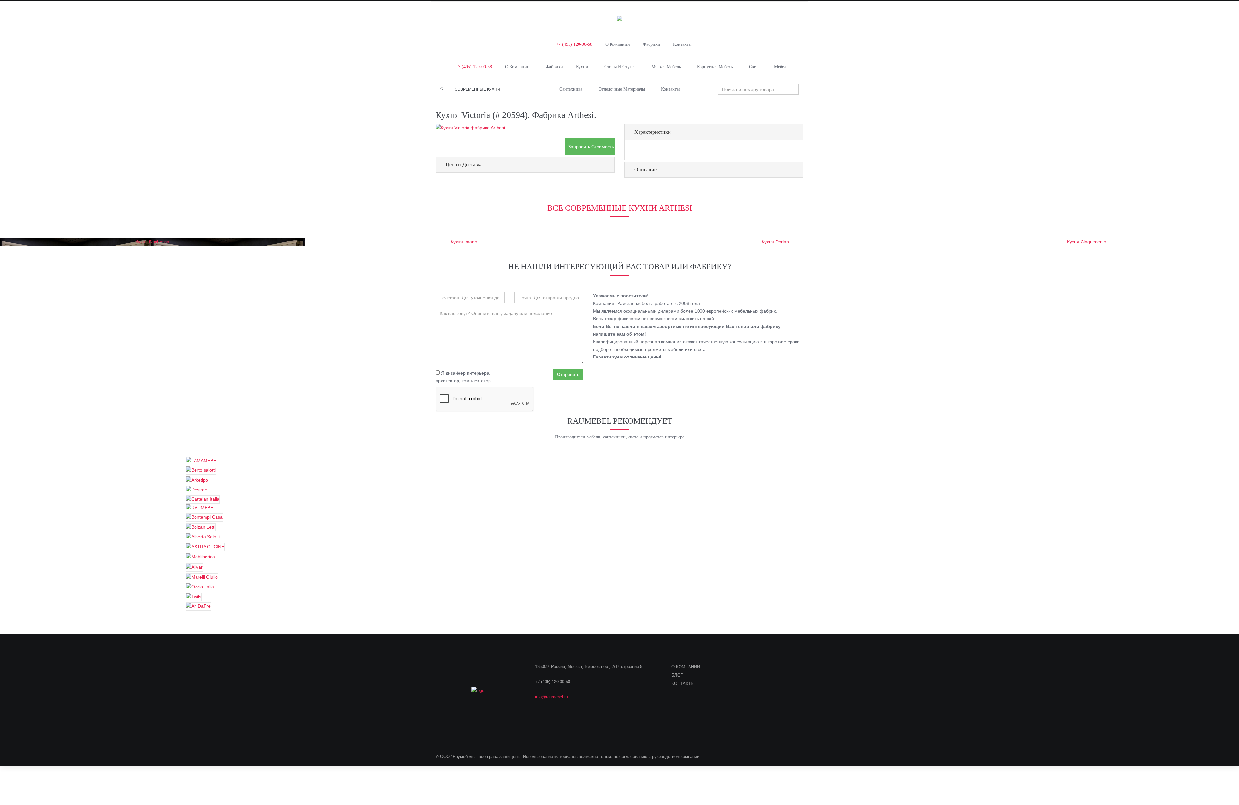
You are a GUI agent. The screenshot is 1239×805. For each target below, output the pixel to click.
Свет (753, 66)
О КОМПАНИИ (685, 666)
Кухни (582, 66)
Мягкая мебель (666, 66)
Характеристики (652, 132)
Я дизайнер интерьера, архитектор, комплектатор (463, 376)
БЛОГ (677, 675)
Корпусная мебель (715, 66)
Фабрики (651, 44)
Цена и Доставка (464, 164)
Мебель (781, 66)
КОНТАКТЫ (683, 683)
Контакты (682, 44)
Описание (645, 169)
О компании (617, 44)
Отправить (568, 374)
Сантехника (570, 89)
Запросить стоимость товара (591, 146)
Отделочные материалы (622, 89)
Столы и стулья (619, 66)
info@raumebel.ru (551, 696)
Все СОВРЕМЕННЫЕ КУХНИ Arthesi (619, 207)
